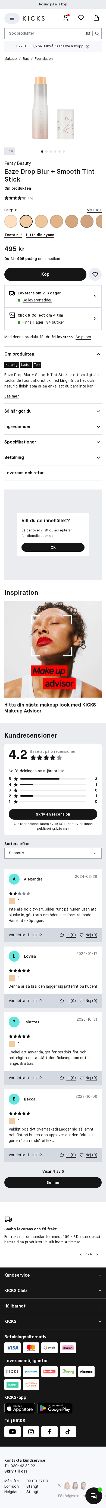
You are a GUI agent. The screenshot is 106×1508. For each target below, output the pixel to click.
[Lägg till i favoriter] (95, 274)
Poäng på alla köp (53, 4)
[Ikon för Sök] (97, 33)
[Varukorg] (96, 18)
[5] (71, 221)
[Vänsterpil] (80, 1254)
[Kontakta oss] (93, 1495)
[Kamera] (88, 33)
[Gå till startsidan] (34, 18)
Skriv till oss (15, 1471)
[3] (41, 221)
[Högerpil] (97, 1254)
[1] (10, 221)
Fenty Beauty (17, 163)
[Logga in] (65, 18)
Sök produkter (21, 33)
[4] (56, 221)
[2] (26, 221)
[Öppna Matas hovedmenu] (12, 18)
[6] (86, 221)
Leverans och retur (24, 473)
